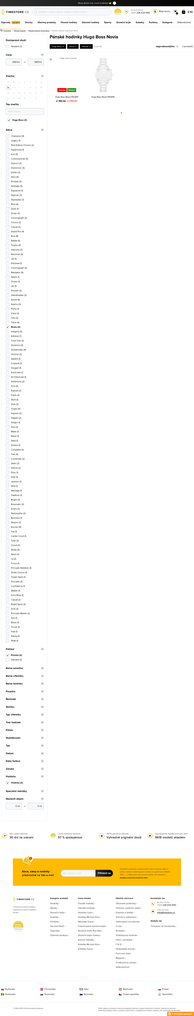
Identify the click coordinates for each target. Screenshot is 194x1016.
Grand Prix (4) (17, 231)
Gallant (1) (15, 358)
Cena (9, 55)
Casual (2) (16, 227)
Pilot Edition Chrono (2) (22, 145)
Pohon (9, 730)
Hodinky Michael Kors (89, 917)
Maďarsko (128, 989)
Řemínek (11, 699)
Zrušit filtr (98, 46)
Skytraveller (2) (18, 513)
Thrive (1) (15, 627)
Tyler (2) (15, 540)
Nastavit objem (14, 798)
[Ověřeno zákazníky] (10, 29)
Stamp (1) (15, 636)
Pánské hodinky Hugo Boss (38, 31)
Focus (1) (15, 563)
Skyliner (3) (16, 195)
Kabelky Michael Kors (88, 944)
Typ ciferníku (13, 714)
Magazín (120, 958)
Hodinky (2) (17, 782)
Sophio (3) (16, 304)
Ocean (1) (15, 281)
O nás (119, 926)
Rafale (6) (15, 240)
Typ (8, 745)
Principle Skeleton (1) (21, 568)
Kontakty (120, 930)
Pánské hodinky (86, 903)
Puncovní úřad (123, 953)
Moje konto (164, 11)
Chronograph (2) (19, 217)
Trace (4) (15, 322)
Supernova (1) (17, 149)
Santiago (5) (17, 186)
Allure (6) (15, 299)
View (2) (15, 313)
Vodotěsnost (13, 738)
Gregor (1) (15, 422)
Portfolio (11, 776)
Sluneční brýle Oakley (89, 935)
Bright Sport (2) (18, 604)
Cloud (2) (15, 545)
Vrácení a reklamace (126, 917)
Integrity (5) (16, 331)
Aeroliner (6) (17, 254)
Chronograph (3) (19, 267)
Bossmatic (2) (17, 504)
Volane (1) (15, 445)
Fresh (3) (15, 395)
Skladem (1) (16, 46)
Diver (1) (15, 208)
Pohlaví (10, 649)
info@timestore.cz (166, 912)
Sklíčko (10, 707)
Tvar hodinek (13, 722)
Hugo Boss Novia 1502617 (66, 96)
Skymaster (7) (17, 199)
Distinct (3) (16, 163)
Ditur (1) (14, 472)
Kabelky (54, 917)
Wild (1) (14, 486)
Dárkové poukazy (59, 935)
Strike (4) (15, 549)
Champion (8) (17, 136)
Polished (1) (16, 263)
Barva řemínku (14, 683)
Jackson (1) (16, 481)
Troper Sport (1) (18, 577)
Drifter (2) (15, 172)
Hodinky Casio (85, 912)
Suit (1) (14, 618)
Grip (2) (14, 427)
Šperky (53, 908)
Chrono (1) (16, 222)
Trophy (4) (16, 245)
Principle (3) (17, 581)
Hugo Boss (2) (19, 120)
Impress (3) (16, 413)
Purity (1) (15, 308)
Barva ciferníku (14, 676)
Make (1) (15, 431)
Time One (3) (17, 340)
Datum (9, 753)
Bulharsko (10, 989)
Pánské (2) (16, 655)
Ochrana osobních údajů (128, 908)
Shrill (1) (14, 399)
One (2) (14, 317)
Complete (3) (17, 449)
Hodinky (54, 903)
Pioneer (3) (16, 290)
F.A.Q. (119, 944)
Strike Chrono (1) (19, 572)
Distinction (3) (18, 167)
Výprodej (54, 930)
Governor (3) (17, 345)
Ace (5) (14, 154)
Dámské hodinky (86, 908)
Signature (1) (17, 190)
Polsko (165, 989)
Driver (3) (15, 213)
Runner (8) (16, 527)
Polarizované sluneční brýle (92, 926)
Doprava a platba (124, 912)
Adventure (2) (17, 381)
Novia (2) (15, 327)
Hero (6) (15, 177)
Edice (9, 130)
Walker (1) (15, 590)
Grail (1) (14, 477)
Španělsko (167, 994)
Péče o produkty (124, 939)
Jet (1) (13, 258)
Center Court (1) (18, 536)
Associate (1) (17, 372)
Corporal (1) (16, 363)
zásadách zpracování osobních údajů (134, 877)
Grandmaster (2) (19, 295)
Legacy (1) (15, 140)
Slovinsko (88, 994)
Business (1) (16, 518)
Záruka (10, 769)
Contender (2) (18, 458)
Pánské (85, 46)
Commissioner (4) (19, 158)
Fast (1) (14, 631)
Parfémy (54, 921)
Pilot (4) (14, 204)
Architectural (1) (18, 377)
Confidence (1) (18, 586)
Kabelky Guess (85, 949)
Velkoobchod (122, 967)
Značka (10, 76)
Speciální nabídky (16, 791)
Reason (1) (16, 522)
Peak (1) (14, 640)
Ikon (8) (14, 236)
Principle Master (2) (20, 613)
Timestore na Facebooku (163, 926)
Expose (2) (16, 390)
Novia (71, 46)
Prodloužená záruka (126, 962)
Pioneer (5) (16, 181)
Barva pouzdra (14, 668)
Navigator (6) (17, 272)
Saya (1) (14, 440)
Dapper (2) (16, 417)
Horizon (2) (16, 354)
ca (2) (13, 558)
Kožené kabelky (86, 939)
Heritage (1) (16, 490)
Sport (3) (15, 554)
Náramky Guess (86, 921)
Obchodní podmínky (126, 903)
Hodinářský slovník (125, 949)
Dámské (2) (16, 659)
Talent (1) (15, 277)
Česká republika (131, 994)
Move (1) (15, 436)
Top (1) (14, 531)
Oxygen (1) (16, 367)
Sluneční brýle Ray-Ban (89, 930)
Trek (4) (14, 454)
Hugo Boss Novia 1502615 (103, 96)
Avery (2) (15, 508)
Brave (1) (15, 622)
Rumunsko (10, 994)
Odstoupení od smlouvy (127, 921)
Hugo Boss (57, 46)
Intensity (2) (16, 249)
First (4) (14, 386)
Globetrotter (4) (18, 349)
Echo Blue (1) (17, 595)
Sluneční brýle (57, 912)
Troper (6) (15, 408)
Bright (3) (15, 499)
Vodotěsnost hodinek (126, 935)
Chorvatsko (50, 989)
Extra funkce (13, 761)
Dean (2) (15, 463)
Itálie (86, 989)
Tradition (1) (16, 495)
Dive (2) (14, 608)
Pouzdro (10, 691)
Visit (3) (14, 404)
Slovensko (49, 994)
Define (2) (16, 468)
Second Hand (57, 926)
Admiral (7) (16, 336)
